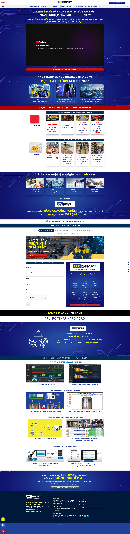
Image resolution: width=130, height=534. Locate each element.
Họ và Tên (29, 275)
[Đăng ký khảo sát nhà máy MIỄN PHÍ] (128, 269)
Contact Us (96, 6)
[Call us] (85, 524)
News (88, 6)
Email (28, 287)
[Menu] (3, 6)
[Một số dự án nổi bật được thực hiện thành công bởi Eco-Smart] (128, 271)
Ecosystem (81, 6)
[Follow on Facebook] (80, 524)
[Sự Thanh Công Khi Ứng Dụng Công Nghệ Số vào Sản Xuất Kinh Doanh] (128, 264)
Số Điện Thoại (30, 281)
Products (55, 6)
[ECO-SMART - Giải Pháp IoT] (65, 2)
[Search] (128, 6)
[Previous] (4, 99)
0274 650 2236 (34, 518)
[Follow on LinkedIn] (88, 524)
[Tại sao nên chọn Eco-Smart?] (128, 267)
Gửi (28, 312)
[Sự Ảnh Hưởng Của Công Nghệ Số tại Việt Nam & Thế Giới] (128, 262)
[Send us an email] (83, 524)
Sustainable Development (68, 6)
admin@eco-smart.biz (35, 520)
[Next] (125, 99)
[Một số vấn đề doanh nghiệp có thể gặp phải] (128, 266)
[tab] (46, 239)
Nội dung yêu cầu (30, 298)
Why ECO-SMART (35, 6)
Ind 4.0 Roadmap (45, 6)
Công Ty (28, 292)
